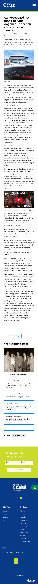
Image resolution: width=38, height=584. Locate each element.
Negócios (23, 526)
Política (22, 511)
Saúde (22, 529)
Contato (5, 520)
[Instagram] (17, 498)
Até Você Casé (18, 435)
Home (5, 511)
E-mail (23, 462)
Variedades (24, 532)
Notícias (5, 517)
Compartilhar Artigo (13, 336)
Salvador (23, 517)
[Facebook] (21, 498)
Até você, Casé (25, 541)
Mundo (22, 514)
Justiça (22, 535)
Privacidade (19, 576)
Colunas (23, 538)
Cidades (23, 523)
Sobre (5, 514)
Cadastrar (19, 470)
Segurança (24, 520)
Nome (8, 462)
